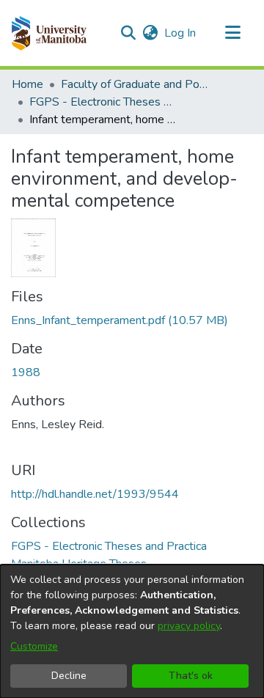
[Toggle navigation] (232, 33)
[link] (119, 320)
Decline (69, 676)
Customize (34, 646)
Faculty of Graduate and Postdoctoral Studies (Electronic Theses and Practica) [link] (134, 84)
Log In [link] (180, 33)
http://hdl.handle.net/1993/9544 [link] (95, 494)
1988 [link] (25, 372)
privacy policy (189, 626)
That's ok (191, 676)
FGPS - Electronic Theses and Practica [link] (102, 102)
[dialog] (132, 631)
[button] (49, 33)
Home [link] (27, 84)
